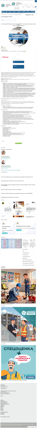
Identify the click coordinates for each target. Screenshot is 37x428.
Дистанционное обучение (28, 261)
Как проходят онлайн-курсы (28, 265)
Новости (3, 266)
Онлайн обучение (26, 256)
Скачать (5, 233)
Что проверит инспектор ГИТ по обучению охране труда (10, 342)
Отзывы (1, 408)
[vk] (1, 396)
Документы (25, 258)
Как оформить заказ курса (28, 263)
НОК (23, 251)
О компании (2, 406)
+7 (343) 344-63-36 (17, 6)
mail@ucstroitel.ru (17, 9)
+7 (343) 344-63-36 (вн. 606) (6, 157)
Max (19, 170)
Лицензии (2, 409)
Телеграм (16, 170)
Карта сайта (2, 414)
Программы (25, 249)
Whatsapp (11, 170)
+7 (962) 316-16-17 (5, 168)
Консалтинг (2, 405)
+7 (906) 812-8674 (5, 158)
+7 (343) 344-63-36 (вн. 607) (6, 167)
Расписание (25, 254)
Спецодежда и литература (4, 404)
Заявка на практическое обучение (6, 304)
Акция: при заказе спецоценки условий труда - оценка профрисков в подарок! (14, 380)
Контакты (1, 410)
